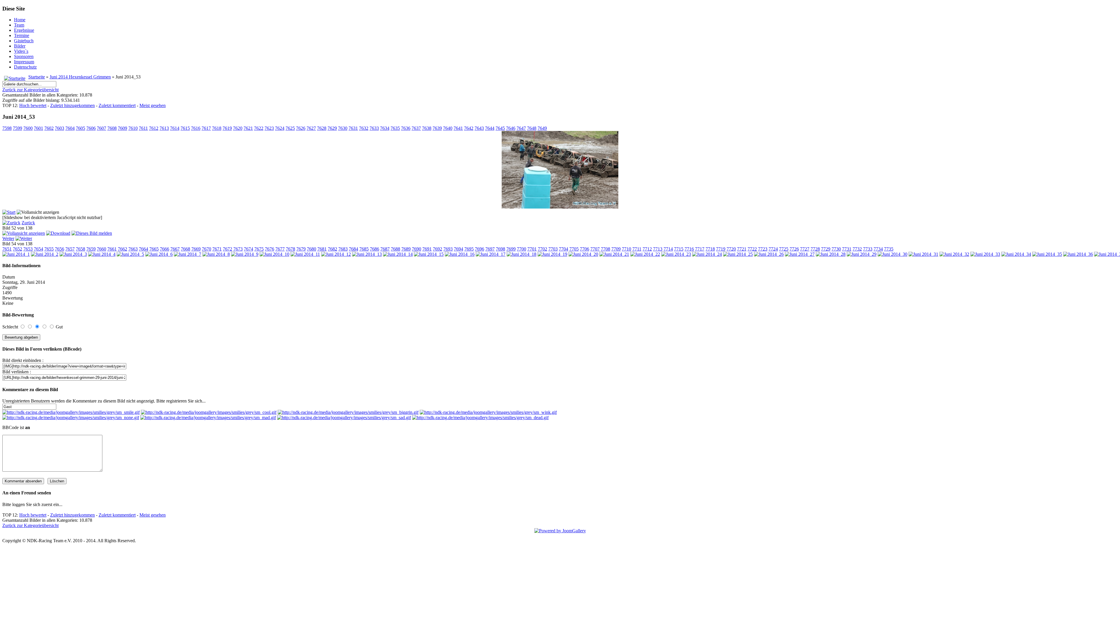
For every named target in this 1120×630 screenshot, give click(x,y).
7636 (405, 128)
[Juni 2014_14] (398, 254)
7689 (406, 248)
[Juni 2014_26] (769, 254)
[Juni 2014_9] (244, 254)
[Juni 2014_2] (44, 254)
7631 (353, 128)
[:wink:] (488, 412)
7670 (206, 248)
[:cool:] (208, 412)
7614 (174, 128)
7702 (542, 248)
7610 (133, 128)
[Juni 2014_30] (892, 254)
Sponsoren (24, 56)
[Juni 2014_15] (429, 254)
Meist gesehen (152, 105)
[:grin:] (348, 412)
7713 (657, 248)
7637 (416, 128)
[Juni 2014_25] (738, 254)
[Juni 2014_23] (676, 254)
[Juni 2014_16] (460, 254)
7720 (731, 248)
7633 (374, 128)
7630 (342, 128)
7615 (185, 128)
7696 (479, 248)
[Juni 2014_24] (707, 254)
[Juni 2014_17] (490, 254)
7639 (437, 128)
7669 (196, 248)
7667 (175, 248)
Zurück (28, 222)
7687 (385, 248)
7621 (248, 128)
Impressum (24, 61)
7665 (154, 248)
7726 (794, 248)
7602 (49, 128)
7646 (510, 128)
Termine (21, 35)
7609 (122, 128)
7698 (500, 248)
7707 (595, 248)
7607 (101, 128)
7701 (532, 248)
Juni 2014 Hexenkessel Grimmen (80, 76)
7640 (447, 128)
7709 (616, 248)
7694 (458, 248)
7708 (605, 248)
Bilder (19, 45)
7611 (143, 128)
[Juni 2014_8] (216, 254)
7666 (164, 248)
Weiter (8, 238)
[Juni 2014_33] (985, 254)
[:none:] (70, 417)
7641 (458, 128)
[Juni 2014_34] (1016, 254)
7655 (49, 248)
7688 (395, 248)
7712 (647, 248)
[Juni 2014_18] (521, 254)
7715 (678, 248)
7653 (28, 248)
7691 (427, 248)
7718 (710, 248)
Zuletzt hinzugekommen (72, 105)
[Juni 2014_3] (73, 254)
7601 (38, 128)
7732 (857, 248)
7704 (563, 248)
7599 (17, 128)
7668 (185, 248)
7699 (511, 248)
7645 (500, 128)
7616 (195, 128)
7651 (7, 248)
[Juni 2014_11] (305, 254)
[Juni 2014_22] (645, 254)
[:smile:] (71, 412)
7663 (133, 248)
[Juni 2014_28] (831, 254)
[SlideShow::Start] (8, 212)
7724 (773, 248)
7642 (468, 128)
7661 (112, 248)
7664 (143, 248)
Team (19, 24)
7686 (374, 248)
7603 (59, 128)
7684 (353, 248)
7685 (364, 248)
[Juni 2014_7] (187, 254)
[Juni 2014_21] (614, 254)
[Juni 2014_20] (583, 254)
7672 (227, 248)
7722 (752, 248)
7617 (206, 128)
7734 (878, 248)
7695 (469, 248)
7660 (101, 248)
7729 (825, 248)
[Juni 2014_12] (336, 254)
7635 (395, 128)
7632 (363, 128)
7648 (531, 128)
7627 (311, 128)
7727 (804, 248)
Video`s (21, 51)
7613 (164, 128)
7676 (269, 248)
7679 (301, 248)
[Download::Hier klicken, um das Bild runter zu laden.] (58, 233)
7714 (668, 248)
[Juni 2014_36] (1078, 254)
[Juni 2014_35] (1047, 254)
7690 (416, 248)
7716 (689, 248)
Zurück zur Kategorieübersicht (30, 89)
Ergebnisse (24, 30)
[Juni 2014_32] (954, 254)
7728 (815, 248)
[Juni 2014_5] (130, 254)
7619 (227, 128)
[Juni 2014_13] (367, 254)
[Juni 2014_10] (274, 254)
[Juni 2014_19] (552, 254)
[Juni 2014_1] (16, 254)
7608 (112, 128)
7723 (762, 248)
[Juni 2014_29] (861, 254)
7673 (238, 248)
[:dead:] (480, 417)
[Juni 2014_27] (800, 254)
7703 (553, 248)
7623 (269, 128)
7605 (80, 128)
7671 (217, 248)
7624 (279, 128)
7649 (542, 128)
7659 (91, 248)
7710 (626, 248)
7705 (574, 248)
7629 (332, 128)
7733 (867, 248)
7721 (741, 248)
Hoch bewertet (32, 105)
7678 (290, 248)
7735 (888, 248)
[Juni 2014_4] (102, 254)
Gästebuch (24, 40)
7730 (836, 248)
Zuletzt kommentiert (117, 105)
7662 (122, 248)
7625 (290, 128)
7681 (322, 248)
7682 (332, 248)
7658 (80, 248)
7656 (59, 248)
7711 (636, 248)
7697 (490, 248)
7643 (479, 128)
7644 (489, 128)
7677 (280, 248)
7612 (153, 128)
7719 (720, 248)
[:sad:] (344, 417)
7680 (311, 248)
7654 (38, 248)
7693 (448, 248)
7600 (28, 128)
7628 (321, 128)
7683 (343, 248)
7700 (521, 248)
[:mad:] (208, 417)
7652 (17, 248)
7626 (300, 128)
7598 (7, 128)
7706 (584, 248)
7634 (384, 128)
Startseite (36, 76)
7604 (70, 128)
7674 (248, 248)
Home (19, 19)
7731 (846, 248)
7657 (70, 248)
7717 (699, 248)
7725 (783, 248)
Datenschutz (25, 66)
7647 (521, 128)
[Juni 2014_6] (159, 254)
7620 (237, 128)
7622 (258, 128)
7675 (259, 248)
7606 (91, 128)
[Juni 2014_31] (923, 254)
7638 (426, 128)
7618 (216, 128)
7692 (437, 248)
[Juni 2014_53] (560, 206)
